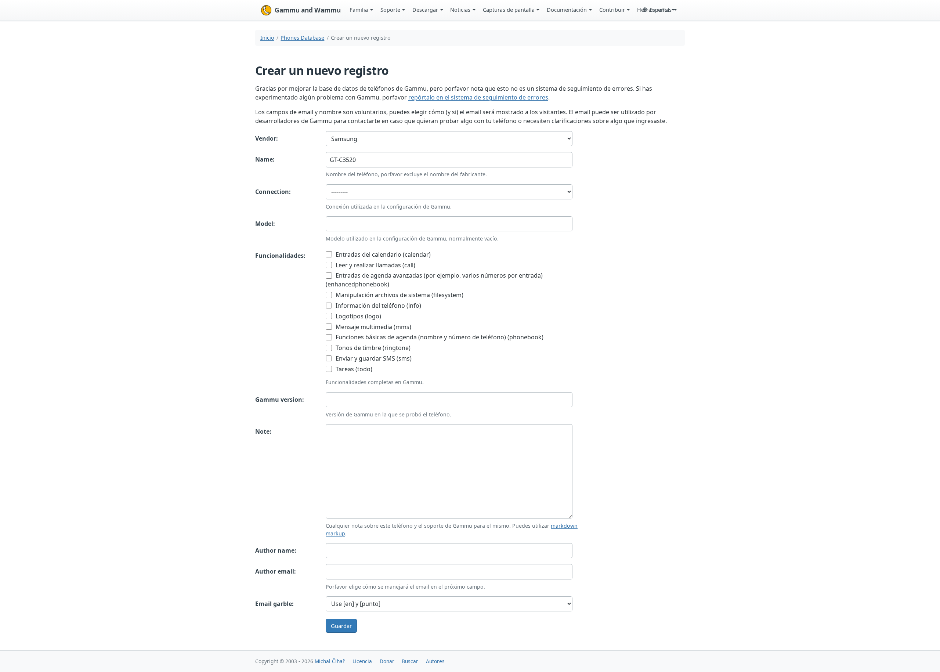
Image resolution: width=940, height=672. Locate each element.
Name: (265, 159)
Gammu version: (279, 399)
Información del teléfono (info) (377, 305)
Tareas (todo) (353, 369)
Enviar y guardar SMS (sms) (373, 358)
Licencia (362, 661)
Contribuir (612, 9)
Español (659, 9)
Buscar (410, 661)
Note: (263, 431)
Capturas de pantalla (509, 9)
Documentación (567, 9)
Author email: (275, 571)
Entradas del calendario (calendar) (382, 254)
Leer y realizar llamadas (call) (374, 265)
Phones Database (302, 37)
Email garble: (274, 604)
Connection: (273, 192)
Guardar (341, 625)
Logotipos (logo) (357, 316)
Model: (265, 224)
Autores (435, 661)
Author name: (275, 550)
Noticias (460, 9)
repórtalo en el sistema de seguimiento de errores (478, 97)
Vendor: (266, 138)
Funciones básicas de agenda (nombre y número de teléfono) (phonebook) (438, 337)
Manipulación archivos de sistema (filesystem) (398, 295)
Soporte (390, 9)
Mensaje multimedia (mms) (372, 327)
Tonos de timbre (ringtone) (372, 348)
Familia (359, 9)
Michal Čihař (330, 661)
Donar (387, 661)
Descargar (425, 9)
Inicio (267, 37)
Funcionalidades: (280, 256)
